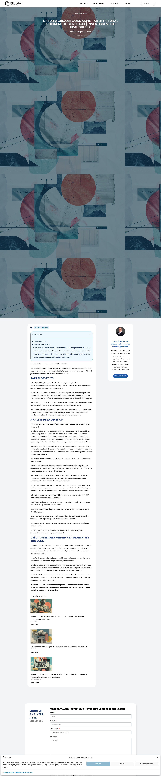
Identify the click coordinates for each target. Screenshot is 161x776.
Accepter (98, 764)
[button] (157, 758)
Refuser (122, 764)
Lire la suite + (34, 624)
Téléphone (54, 729)
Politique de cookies (8, 772)
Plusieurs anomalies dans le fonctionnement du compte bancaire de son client (63, 348)
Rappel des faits (40, 341)
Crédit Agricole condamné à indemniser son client (53, 357)
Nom (52, 713)
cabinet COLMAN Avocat (41, 585)
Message (53, 737)
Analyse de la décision (42, 344)
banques (55, 587)
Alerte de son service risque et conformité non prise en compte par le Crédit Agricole (63, 354)
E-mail (52, 721)
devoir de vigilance (41, 328)
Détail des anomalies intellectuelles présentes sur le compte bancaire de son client (63, 351)
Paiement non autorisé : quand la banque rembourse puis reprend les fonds (58, 647)
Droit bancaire (81, 13)
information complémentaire (46, 590)
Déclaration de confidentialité (24, 772)
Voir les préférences (146, 764)
